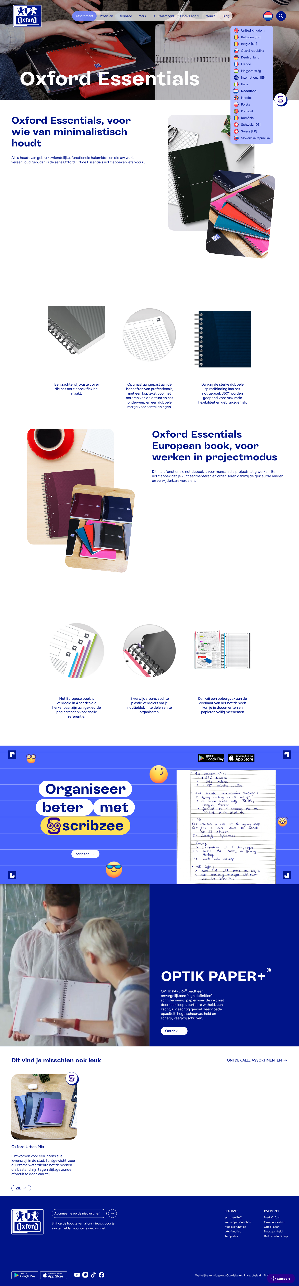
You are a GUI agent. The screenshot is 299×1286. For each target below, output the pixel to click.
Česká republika (252, 51)
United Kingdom (253, 30)
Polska (245, 104)
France (246, 64)
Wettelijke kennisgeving (210, 1275)
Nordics (246, 98)
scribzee (82, 854)
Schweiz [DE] (251, 125)
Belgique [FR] (251, 37)
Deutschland (250, 57)
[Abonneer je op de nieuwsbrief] (112, 1213)
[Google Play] (211, 758)
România (247, 118)
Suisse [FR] (249, 131)
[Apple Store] (241, 758)
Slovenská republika (255, 138)
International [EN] (253, 77)
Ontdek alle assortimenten (254, 1060)
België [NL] (249, 44)
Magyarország (251, 71)
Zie (18, 1188)
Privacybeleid (252, 1275)
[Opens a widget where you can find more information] (281, 1279)
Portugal (247, 111)
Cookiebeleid (234, 1275)
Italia (244, 84)
